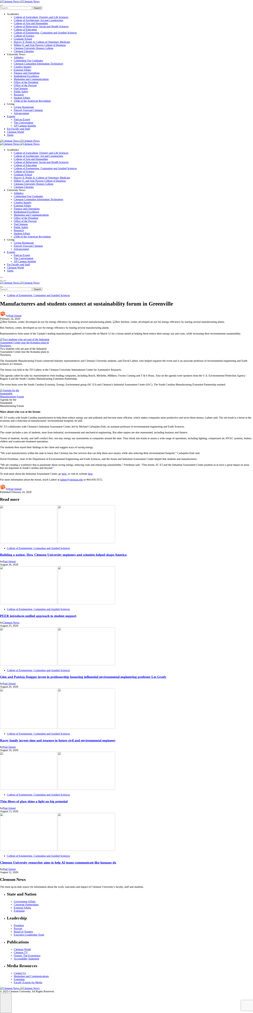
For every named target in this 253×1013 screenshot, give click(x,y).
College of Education (25, 29)
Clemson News (11, 622)
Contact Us (20, 973)
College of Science (24, 35)
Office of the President (26, 82)
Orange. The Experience (27, 955)
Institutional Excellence (26, 76)
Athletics (18, 57)
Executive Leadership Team (29, 934)
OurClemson (21, 88)
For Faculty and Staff (18, 128)
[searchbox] (16, 8)
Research (19, 94)
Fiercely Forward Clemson (28, 110)
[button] (1, 280)
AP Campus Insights (25, 125)
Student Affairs (22, 97)
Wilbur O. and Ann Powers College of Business (40, 45)
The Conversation (23, 122)
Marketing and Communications (31, 79)
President (19, 925)
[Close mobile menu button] (1, 5)
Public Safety (21, 91)
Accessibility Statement (26, 958)
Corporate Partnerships (26, 904)
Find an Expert (22, 119)
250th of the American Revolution (32, 100)
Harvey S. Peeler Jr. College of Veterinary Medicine (42, 41)
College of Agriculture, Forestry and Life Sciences (41, 17)
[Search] (1, 277)
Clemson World (15, 131)
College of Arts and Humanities (31, 23)
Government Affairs (24, 901)
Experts (11, 116)
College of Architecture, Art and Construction (38, 20)
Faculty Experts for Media (28, 982)
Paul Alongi (15, 315)
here (64, 473)
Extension (19, 910)
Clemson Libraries (24, 51)
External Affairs (22, 69)
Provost (18, 928)
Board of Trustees (23, 931)
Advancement (21, 113)
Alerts (10, 134)
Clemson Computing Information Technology (38, 63)
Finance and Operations (27, 72)
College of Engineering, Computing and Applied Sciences (45, 32)
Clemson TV (21, 952)
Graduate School (23, 38)
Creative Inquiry (22, 66)
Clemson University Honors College (33, 48)
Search (37, 8)
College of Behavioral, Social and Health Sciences (41, 26)
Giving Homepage (24, 107)
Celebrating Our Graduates (28, 60)
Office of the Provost (25, 85)
